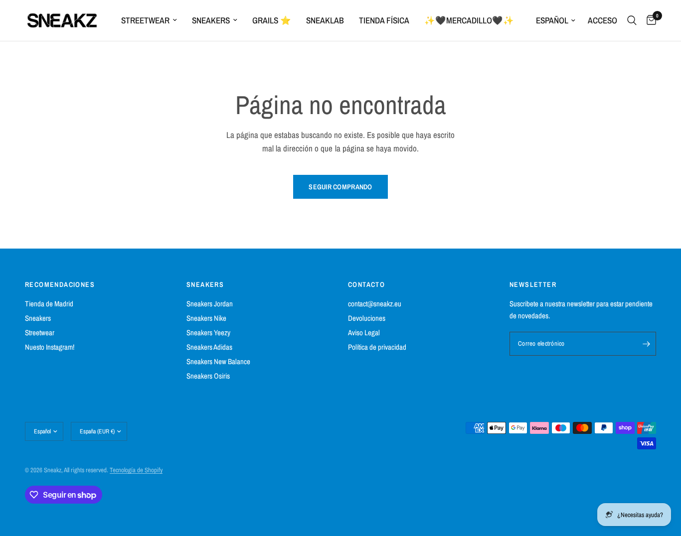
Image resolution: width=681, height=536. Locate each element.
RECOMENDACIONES (60, 284)
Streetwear (145, 20)
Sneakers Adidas (209, 347)
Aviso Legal (364, 332)
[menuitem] (149, 20)
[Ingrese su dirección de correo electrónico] (646, 344)
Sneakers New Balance (218, 361)
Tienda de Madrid (49, 303)
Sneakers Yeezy (208, 332)
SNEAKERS (205, 284)
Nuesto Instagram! (49, 347)
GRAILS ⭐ (271, 20)
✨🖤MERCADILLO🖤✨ (469, 20)
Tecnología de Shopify (136, 470)
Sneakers (211, 20)
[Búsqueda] (632, 20)
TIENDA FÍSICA (384, 20)
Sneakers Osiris (208, 376)
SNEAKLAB (325, 20)
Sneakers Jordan (209, 303)
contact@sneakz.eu (374, 303)
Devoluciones (366, 318)
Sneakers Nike (206, 318)
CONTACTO (366, 284)
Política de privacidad (377, 347)
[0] (649, 20)
